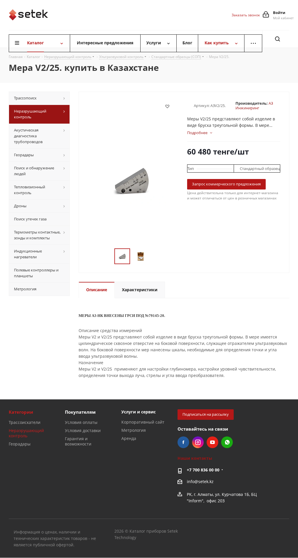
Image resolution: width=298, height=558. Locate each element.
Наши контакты (195, 458)
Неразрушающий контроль (26, 433)
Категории (21, 412)
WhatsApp (227, 442)
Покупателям (80, 412)
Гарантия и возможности (78, 441)
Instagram (198, 442)
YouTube (212, 442)
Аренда (128, 438)
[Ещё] (253, 43)
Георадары (20, 444)
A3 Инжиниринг (254, 105)
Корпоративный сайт (142, 422)
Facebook (183, 442)
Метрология (133, 430)
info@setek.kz (200, 481)
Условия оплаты (81, 422)
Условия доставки (83, 430)
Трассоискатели (24, 422)
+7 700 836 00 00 (203, 470)
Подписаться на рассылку (205, 414)
